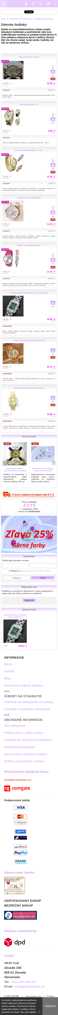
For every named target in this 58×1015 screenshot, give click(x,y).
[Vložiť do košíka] (53, 119)
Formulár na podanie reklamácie (27, 709)
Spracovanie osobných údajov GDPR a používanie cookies (25, 757)
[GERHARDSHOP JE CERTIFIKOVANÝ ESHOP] (20, 918)
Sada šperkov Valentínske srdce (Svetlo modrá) (43, 470)
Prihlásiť (50, 996)
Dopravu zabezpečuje (20, 931)
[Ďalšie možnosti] (55, 3)
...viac (49, 285)
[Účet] (26, 3)
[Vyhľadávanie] (41, 3)
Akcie (8, 664)
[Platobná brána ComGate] (17, 790)
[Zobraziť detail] (53, 303)
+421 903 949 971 (24, 982)
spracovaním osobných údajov (35, 571)
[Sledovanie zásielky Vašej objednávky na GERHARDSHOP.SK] (14, 945)
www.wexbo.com (33, 996)
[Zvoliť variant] (53, 72)
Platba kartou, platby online (23, 732)
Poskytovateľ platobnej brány (26, 771)
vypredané (7, 326)
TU (39, 1012)
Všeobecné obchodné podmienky (28, 739)
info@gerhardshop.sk (29, 986)
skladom (6, 90)
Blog (7, 678)
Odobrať (17, 578)
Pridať (42, 578)
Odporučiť (29, 600)
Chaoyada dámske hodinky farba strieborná (15, 616)
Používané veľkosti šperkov (23, 685)
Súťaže (9, 671)
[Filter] (33, 3)
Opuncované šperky (19, 872)
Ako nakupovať (15, 725)
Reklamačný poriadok (19, 747)
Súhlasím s (30, 571)
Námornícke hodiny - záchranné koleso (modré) (15, 470)
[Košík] (48, 3)
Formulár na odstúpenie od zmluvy (29, 702)
